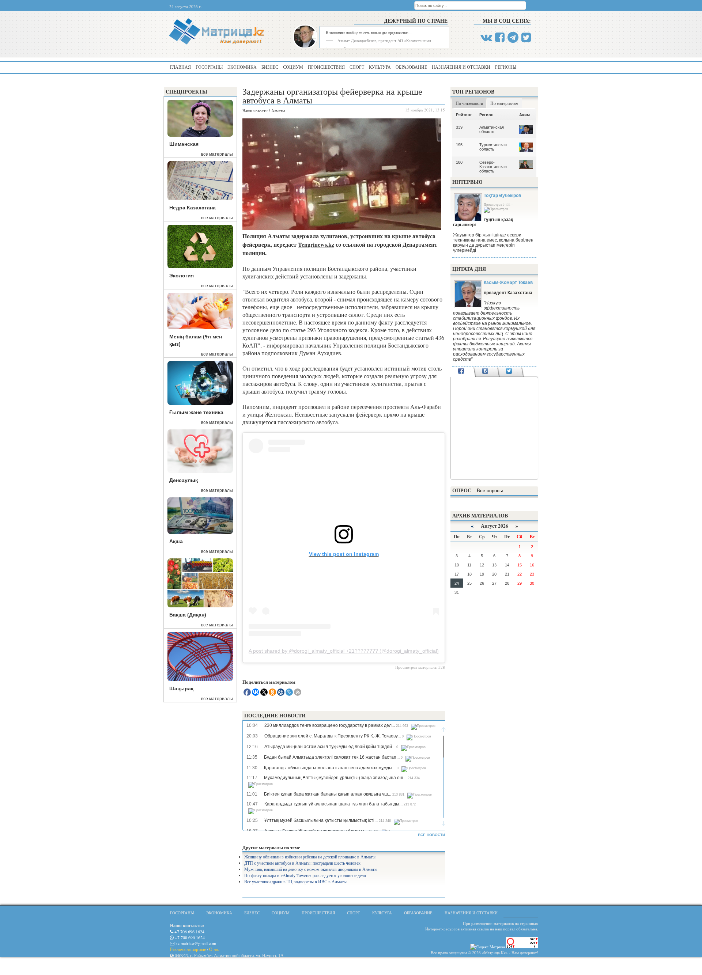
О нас (214, 949)
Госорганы (209, 67)
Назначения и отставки (461, 67)
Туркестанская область (493, 147)
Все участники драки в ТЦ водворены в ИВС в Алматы (295, 881)
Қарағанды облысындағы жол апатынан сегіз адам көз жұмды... (330, 767)
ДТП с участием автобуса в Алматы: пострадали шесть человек (302, 863)
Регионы (505, 67)
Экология (181, 275)
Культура (380, 67)
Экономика (242, 67)
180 (459, 162)
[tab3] (509, 372)
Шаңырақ (181, 688)
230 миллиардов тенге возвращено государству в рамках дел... (329, 725)
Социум (293, 67)
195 (459, 145)
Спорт (357, 67)
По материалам (504, 103)
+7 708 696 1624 (188, 931)
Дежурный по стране (416, 20)
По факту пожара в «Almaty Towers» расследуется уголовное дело (305, 875)
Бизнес (269, 67)
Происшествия (326, 67)
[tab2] (485, 372)
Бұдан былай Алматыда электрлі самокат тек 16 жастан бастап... (332, 757)
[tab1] (461, 372)
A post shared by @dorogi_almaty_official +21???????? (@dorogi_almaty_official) (344, 651)
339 (459, 127)
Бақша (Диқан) (187, 615)
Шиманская (184, 144)
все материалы (217, 154)
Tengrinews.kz (316, 244)
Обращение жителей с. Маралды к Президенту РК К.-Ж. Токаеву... (332, 736)
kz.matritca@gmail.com (195, 943)
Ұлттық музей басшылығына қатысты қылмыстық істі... (321, 820)
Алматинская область (491, 129)
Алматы (278, 110)
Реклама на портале (188, 949)
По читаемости (469, 103)
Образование (411, 67)
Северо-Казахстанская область (493, 166)
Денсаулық (183, 480)
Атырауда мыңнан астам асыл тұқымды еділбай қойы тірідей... (329, 746)
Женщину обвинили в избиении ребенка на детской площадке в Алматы (309, 857)
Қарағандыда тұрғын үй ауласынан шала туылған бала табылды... (333, 804)
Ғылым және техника (196, 412)
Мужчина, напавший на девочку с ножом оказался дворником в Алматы (310, 869)
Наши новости (255, 110)
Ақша (176, 541)
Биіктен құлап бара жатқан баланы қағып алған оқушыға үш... (327, 794)
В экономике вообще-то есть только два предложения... (369, 32)
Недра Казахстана (192, 207)
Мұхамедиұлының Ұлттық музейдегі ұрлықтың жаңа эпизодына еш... (335, 777)
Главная (180, 67)
